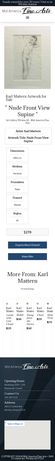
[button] (27, 17)
